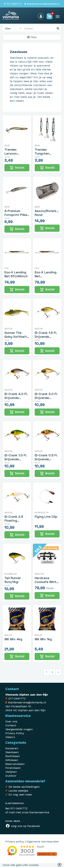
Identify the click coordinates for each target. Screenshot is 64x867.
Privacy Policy (14, 733)
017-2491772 (13, 3)
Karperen (11, 748)
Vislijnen (11, 771)
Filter (33, 37)
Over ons (11, 721)
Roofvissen (12, 756)
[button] (59, 865)
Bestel (17, 167)
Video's (10, 737)
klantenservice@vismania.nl (42, 3)
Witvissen (11, 760)
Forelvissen (13, 768)
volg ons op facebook (25, 826)
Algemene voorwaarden (42, 841)
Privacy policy (14, 841)
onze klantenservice (35, 812)
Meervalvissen (15, 764)
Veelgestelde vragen (19, 729)
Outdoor (11, 775)
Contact (10, 725)
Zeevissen (12, 752)
